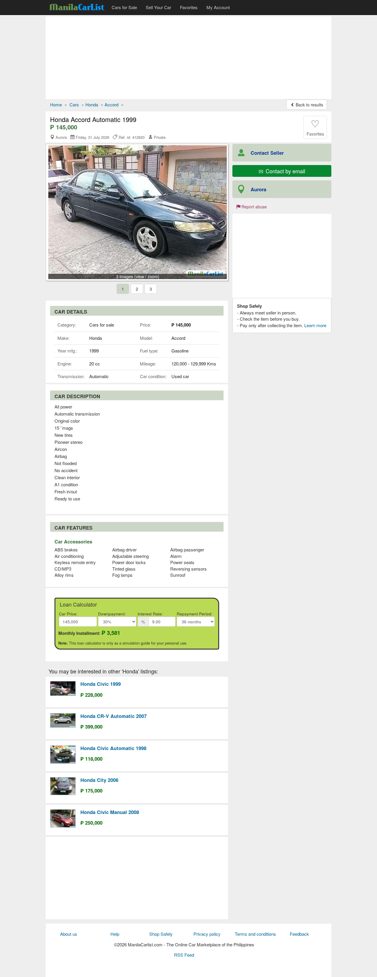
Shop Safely (161, 934)
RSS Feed (184, 955)
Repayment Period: (194, 614)
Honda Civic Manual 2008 (109, 811)
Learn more (315, 325)
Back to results (309, 105)
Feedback (299, 934)
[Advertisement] (188, 58)
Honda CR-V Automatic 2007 (113, 715)
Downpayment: (112, 614)
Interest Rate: (150, 614)
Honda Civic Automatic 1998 (113, 748)
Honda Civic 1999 (100, 683)
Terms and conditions (255, 934)
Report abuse (253, 207)
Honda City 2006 (99, 779)
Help (114, 934)
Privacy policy (207, 934)
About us (68, 934)
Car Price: (68, 614)
